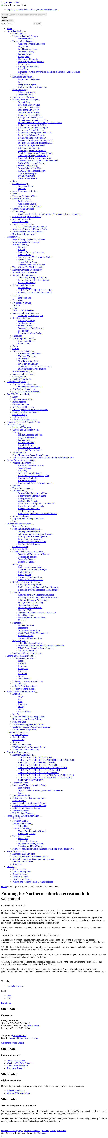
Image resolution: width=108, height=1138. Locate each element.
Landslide (22, 673)
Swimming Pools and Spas (30, 577)
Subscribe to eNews (21, 879)
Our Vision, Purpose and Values (26, 216)
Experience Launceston (17, 752)
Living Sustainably (26, 498)
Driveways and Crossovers (30, 607)
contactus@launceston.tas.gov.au (23, 1038)
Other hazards (24, 678)
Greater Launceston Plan (29, 112)
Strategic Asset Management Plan (33, 120)
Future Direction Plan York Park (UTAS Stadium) (40, 122)
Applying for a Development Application (36, 595)
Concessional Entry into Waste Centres (35, 483)
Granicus (42, 1133)
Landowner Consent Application (26, 653)
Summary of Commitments (30, 386)
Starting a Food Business (29, 531)
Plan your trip (24, 788)
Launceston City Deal (16, 381)
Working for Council (27, 204)
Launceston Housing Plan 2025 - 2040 (35, 132)
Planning (16, 592)
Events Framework (26, 176)
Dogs (20, 696)
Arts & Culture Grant (27, 262)
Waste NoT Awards (26, 282)
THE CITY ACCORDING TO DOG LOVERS (39, 770)
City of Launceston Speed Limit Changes (30, 455)
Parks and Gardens (20, 828)
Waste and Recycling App (29, 473)
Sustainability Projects (28, 501)
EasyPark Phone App (27, 437)
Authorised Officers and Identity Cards (29, 229)
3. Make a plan (19, 683)
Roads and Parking (15, 424)
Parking (15, 432)
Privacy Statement (20, 221)
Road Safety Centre (26, 833)
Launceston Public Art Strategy (32, 138)
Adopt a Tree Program (28, 841)
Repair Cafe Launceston (23, 310)
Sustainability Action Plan (29, 168)
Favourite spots (19, 800)
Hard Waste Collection (28, 478)
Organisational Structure (23, 209)
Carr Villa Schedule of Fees (24, 419)
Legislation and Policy (22, 77)
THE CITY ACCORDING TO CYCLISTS (38, 765)
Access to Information (22, 219)
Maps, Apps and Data (16, 851)
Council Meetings (20, 183)
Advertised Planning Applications (33, 600)
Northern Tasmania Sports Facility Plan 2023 (38, 160)
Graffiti (15, 348)
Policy (21, 82)
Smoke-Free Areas (26, 323)
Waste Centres (24, 468)
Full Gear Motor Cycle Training (32, 369)
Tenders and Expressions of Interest (34, 554)
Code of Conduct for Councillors (32, 87)
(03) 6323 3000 (19, 1035)
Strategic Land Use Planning (30, 602)
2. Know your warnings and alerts (27, 681)
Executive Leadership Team (24, 196)
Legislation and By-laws (29, 79)
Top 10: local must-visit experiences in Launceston (40, 790)
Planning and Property (28, 59)
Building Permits (25, 572)
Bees (20, 701)
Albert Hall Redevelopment (30, 643)
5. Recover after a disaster (23, 689)
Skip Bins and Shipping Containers (28, 518)
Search (4, 23)
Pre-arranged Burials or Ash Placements (30, 409)
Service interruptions (21, 871)
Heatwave (22, 666)
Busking (21, 249)
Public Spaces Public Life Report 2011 (35, 143)
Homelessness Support (22, 371)
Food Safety (23, 331)
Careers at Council (20, 198)
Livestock (22, 704)
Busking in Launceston (28, 66)
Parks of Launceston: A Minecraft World (30, 856)
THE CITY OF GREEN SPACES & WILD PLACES (42, 767)
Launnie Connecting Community (27, 270)
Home (4, 886)
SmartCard (17, 336)
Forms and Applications (22, 41)
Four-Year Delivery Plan (29, 105)
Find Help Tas (24, 298)
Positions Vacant (25, 201)
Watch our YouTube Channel (19, 1063)
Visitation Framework (27, 178)
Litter (14, 521)
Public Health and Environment (21, 691)
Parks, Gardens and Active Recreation (29, 798)
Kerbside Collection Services (31, 465)
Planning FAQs (25, 610)
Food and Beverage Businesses (26, 529)
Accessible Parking (26, 442)
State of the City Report (28, 110)
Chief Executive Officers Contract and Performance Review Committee (50, 214)
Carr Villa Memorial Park (18, 394)
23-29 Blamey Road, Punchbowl (32, 226)
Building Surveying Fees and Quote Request (38, 587)
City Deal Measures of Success (26, 391)
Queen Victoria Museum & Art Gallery (35, 257)
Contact (10, 866)
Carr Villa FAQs (19, 414)
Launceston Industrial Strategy (31, 135)
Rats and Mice (24, 711)
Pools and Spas (19, 722)
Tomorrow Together (16, 1068)
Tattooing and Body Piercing (31, 328)
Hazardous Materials (27, 480)
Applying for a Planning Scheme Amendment (38, 597)
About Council (19, 33)
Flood (20, 661)
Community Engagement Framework (34, 158)
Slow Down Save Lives (28, 361)
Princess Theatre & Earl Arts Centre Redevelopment (41, 645)
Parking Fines (24, 440)
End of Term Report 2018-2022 (32, 125)
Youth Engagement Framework (32, 150)
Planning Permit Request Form (31, 617)
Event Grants (24, 343)
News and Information (22, 399)
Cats (20, 699)
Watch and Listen (25, 186)
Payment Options (25, 39)
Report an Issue (19, 869)
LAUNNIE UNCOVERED (30, 780)
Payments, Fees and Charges (25, 36)
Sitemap (45, 1130)
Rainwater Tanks (25, 635)
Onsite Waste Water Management (33, 633)
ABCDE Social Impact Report (31, 171)
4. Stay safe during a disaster (25, 686)
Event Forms (23, 64)
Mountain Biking (20, 821)
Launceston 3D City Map (23, 854)
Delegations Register (27, 84)
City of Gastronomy (27, 92)
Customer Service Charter (12, 1043)
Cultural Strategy (25, 254)
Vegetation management (23, 488)
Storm (20, 676)
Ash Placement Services (23, 407)
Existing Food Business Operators (33, 536)
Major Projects (18, 640)
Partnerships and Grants (22, 338)
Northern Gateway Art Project (31, 265)
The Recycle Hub (26, 511)
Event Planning (19, 737)
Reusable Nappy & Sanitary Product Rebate (37, 513)
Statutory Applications (28, 605)
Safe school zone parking (29, 447)
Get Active (17, 818)
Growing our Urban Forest (30, 846)
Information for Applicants (29, 206)
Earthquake (23, 668)
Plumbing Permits (26, 625)
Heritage (22, 620)
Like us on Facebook (16, 1060)
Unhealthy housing (26, 320)
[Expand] (25, 31)
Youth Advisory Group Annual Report (35, 153)
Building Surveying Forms (30, 584)
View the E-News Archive (18, 1093)
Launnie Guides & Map (22, 755)
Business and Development (19, 524)
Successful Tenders (26, 559)
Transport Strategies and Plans (31, 145)
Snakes (21, 709)
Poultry (21, 706)
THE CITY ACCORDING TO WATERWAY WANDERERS (46, 775)
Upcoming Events (20, 734)
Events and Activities (16, 732)
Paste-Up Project (25, 259)
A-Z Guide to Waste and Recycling (33, 475)
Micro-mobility (19, 452)
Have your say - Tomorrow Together (28, 239)
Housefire (22, 671)
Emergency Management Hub (20, 656)
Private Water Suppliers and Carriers (28, 724)
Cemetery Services (20, 404)
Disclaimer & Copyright (11, 1130)
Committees (17, 211)
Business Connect (20, 526)
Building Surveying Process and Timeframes (38, 590)
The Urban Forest (20, 836)
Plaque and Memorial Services (25, 412)
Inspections (23, 628)
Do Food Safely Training (29, 544)
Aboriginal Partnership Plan (30, 117)
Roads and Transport (21, 427)
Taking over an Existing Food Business (35, 534)
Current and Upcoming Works (25, 430)
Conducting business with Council (27, 551)
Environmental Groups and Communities (36, 503)
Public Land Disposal (22, 224)
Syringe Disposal (25, 325)
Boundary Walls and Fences (30, 579)
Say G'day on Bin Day (28, 364)
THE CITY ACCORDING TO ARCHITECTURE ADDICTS (46, 760)
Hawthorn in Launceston (23, 234)
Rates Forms (23, 69)
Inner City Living (25, 615)
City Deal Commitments (23, 384)
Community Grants (26, 341)
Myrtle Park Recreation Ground (32, 831)
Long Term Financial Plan (29, 115)
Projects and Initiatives (22, 351)
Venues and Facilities (21, 744)
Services (16, 295)
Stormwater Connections (29, 630)
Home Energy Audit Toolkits (31, 506)
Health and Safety (20, 318)
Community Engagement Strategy (33, 155)
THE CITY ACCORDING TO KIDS (35, 290)
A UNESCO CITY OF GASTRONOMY (37, 762)
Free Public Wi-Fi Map (22, 861)
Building (16, 564)
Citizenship (17, 300)
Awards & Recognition (22, 275)
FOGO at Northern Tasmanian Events (29, 747)
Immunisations (24, 287)
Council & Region (15, 31)
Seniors (15, 308)
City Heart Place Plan (27, 650)
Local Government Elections (25, 191)
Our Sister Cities (25, 94)
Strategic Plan (24, 102)
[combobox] (24, 14)
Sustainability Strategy (28, 165)
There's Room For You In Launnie (27, 267)
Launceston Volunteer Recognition (33, 280)
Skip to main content (10, 2)
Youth (15, 346)
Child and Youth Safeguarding (25, 242)
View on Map (33, 1025)
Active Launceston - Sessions (25, 750)
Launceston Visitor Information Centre (29, 785)
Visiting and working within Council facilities (32, 882)
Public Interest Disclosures (24, 97)
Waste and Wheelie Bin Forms (31, 44)
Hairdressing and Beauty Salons (26, 719)
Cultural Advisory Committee (31, 252)
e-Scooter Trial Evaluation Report (33, 127)
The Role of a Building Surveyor (32, 569)
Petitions (22, 188)
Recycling (22, 470)
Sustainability (18, 491)
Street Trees (23, 838)
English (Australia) (32, 9)
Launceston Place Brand (23, 374)
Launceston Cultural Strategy (31, 130)
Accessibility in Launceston (24, 272)
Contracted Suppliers (27, 557)
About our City (19, 89)
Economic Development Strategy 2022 (35, 140)
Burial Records (19, 402)
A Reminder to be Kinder (29, 353)
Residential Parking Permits (30, 450)
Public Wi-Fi (23, 358)
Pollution (16, 485)
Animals (16, 694)
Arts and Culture (19, 244)
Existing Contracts (26, 562)
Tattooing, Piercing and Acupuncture (28, 716)
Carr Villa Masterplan (27, 173)
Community (12, 237)
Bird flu (15, 714)
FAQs (20, 793)
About (15, 397)
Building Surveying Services (25, 582)
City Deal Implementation (23, 389)
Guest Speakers (19, 376)
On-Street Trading (26, 51)
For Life (16, 305)
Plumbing (16, 623)
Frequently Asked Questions (30, 843)
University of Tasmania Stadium (26, 808)
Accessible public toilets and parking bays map (33, 859)
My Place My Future (21, 303)
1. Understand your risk (22, 658)
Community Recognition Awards (32, 277)
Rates (14, 181)
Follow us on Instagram (17, 1066)
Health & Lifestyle (15, 986)
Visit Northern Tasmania (23, 813)
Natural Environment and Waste (21, 460)
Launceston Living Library (24, 313)
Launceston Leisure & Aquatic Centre (23, 422)
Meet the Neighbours (21, 379)
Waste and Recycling (21, 463)
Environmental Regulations (24, 729)
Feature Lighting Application (31, 61)
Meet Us (16, 193)
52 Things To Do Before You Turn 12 (35, 292)
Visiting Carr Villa (20, 417)
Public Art (22, 247)
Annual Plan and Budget (29, 107)
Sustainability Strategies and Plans (33, 493)
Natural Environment (21, 516)
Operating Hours (19, 874)
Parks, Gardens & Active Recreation (23, 816)
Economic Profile (20, 549)
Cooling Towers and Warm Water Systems (31, 727)
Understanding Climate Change (32, 496)
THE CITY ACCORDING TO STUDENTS (38, 772)
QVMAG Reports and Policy (31, 163)
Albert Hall (23, 826)
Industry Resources (20, 810)
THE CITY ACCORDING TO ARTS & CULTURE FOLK (45, 777)
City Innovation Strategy (29, 148)
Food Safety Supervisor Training (32, 541)
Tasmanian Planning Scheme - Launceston (37, 612)
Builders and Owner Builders (31, 567)
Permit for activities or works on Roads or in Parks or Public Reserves (49, 72)
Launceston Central (21, 795)
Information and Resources (30, 539)
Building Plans (24, 574)
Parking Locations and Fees (30, 435)
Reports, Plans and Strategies (25, 99)
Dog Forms (23, 46)
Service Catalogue (20, 74)
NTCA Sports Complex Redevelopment (36, 648)
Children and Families (22, 285)
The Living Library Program (30, 315)
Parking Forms (24, 54)
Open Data (17, 864)
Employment (23, 56)
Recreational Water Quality (30, 333)
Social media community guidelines (28, 232)
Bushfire (22, 663)
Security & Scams (20, 876)
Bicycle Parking (25, 445)
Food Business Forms (27, 49)
